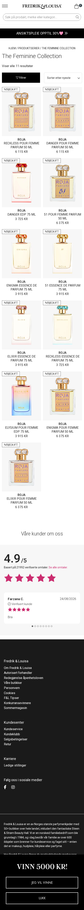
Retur (7, 744)
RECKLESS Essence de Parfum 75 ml (63, 358)
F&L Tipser (11, 698)
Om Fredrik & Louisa (18, 668)
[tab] (32, 626)
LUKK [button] (42, 898)
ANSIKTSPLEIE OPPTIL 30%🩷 (39, 33)
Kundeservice (13, 729)
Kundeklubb (12, 734)
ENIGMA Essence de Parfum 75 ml (21, 287)
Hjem (12, 48)
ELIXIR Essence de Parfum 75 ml (21, 358)
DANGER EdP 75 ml (21, 214)
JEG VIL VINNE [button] (42, 882)
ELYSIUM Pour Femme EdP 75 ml (21, 429)
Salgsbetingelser (15, 739)
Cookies (9, 693)
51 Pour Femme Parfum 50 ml (62, 216)
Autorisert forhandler (18, 673)
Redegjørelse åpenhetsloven (23, 678)
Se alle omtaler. (58, 567)
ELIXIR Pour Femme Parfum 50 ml (22, 500)
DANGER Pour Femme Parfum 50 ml (62, 145)
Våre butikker (13, 683)
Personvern (12, 688)
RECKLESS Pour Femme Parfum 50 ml (21, 145)
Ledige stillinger (15, 765)
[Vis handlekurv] (76, 6)
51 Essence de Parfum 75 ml (62, 287)
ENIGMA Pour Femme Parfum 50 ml (62, 429)
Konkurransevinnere (17, 703)
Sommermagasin (15, 708)
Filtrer (22, 77)
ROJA (22, 139)
